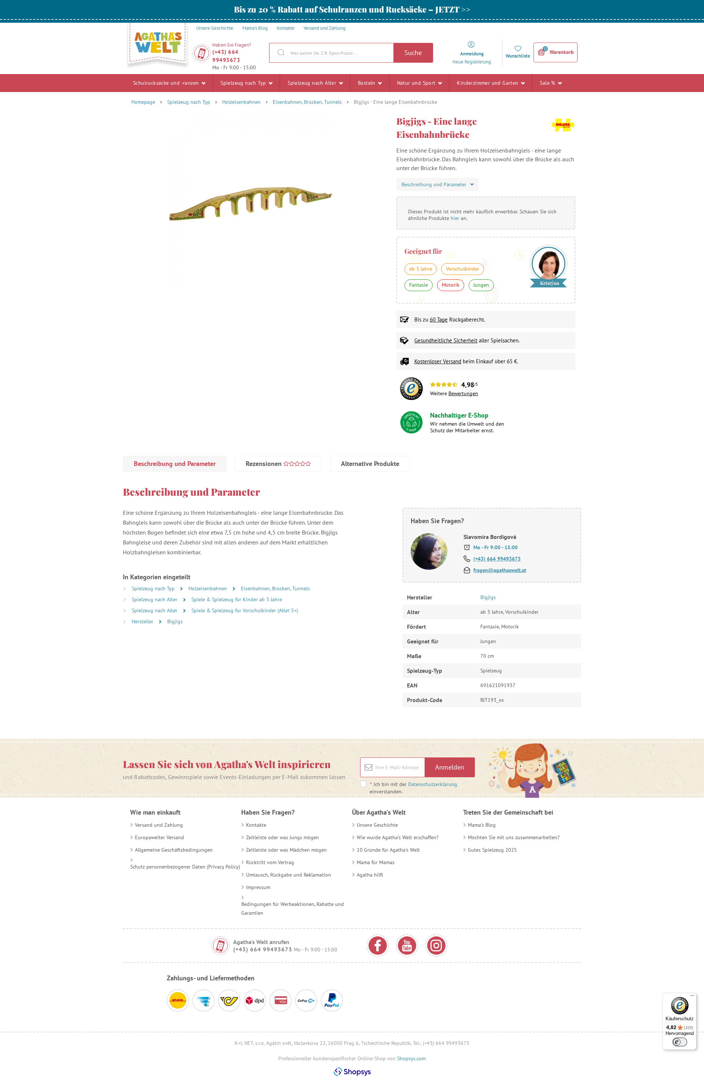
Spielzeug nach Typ (244, 83)
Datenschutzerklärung (432, 784)
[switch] (679, 1042)
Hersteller (143, 621)
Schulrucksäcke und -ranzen (167, 83)
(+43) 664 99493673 (226, 55)
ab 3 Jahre (420, 268)
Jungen (481, 285)
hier (455, 218)
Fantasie (418, 285)
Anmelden (449, 767)
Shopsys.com (411, 1058)
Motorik (450, 285)
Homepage (143, 102)
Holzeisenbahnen (241, 102)
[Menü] (692, 997)
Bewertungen (463, 393)
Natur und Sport (417, 83)
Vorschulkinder (462, 268)
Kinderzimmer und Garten (488, 83)
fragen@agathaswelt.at (499, 570)
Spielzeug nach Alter (312, 83)
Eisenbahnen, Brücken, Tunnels (307, 102)
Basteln (367, 83)
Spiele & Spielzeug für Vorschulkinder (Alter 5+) (244, 610)
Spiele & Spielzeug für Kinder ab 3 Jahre (236, 599)
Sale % (548, 83)
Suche (413, 52)
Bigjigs (175, 621)
